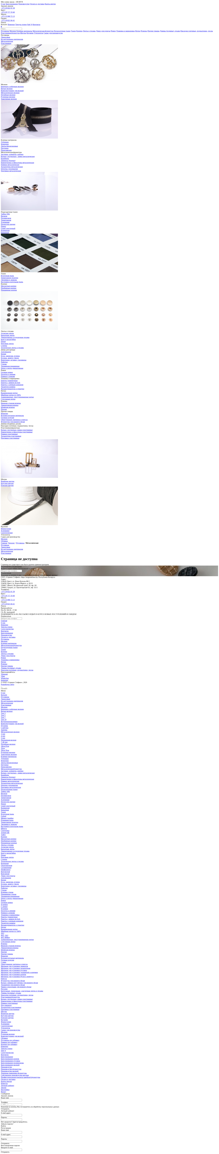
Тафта (3, 835)
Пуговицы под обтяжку (10, 1040)
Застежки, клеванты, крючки (12, 154)
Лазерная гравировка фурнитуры (14, 1073)
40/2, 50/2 (4, 935)
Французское (6, 529)
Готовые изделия (7, 418)
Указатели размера (8, 387)
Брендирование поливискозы (12, 1063)
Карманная (5, 230)
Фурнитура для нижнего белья (13, 422)
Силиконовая (6, 868)
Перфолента (5, 870)
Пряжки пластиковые (9, 434)
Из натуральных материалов (12, 39)
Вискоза (4, 216)
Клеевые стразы (7, 892)
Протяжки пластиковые (10, 438)
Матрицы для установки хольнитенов (15, 968)
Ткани (73, 31)
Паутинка (4, 148)
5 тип (3, 738)
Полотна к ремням (8, 374)
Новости (4, 1083)
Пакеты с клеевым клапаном (12, 385)
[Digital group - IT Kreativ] (4, 689)
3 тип (3, 734)
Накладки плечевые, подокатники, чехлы (196, 31)
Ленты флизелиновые (9, 146)
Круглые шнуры (7, 483)
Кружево (30, 33)
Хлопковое (5, 531)
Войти (3, 1126)
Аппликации (6, 352)
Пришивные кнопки (9, 290)
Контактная (5, 872)
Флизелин (5, 144)
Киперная (5, 863)
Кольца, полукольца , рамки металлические (18, 156)
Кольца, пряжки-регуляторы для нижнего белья (19, 983)
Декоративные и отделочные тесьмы (15, 337)
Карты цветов (50, 4)
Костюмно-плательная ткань (12, 282)
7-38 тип (4, 742)
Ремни (113, 31)
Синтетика (5, 831)
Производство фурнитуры (11, 1069)
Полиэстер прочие (8, 224)
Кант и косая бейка (8, 339)
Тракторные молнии (9, 99)
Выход (3, 1092)
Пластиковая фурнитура (10, 33)
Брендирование (12, 4)
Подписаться (6, 573)
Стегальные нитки (8, 399)
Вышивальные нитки (9, 393)
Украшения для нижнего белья (13, 985)
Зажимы (4, 730)
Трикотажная (6, 220)
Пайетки (4, 362)
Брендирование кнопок (10, 1059)
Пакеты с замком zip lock (10, 383)
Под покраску (6, 1005)
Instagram (4, 680)
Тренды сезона (21, 24)
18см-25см (5, 746)
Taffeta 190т (5, 214)
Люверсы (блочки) (8, 161)
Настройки (5, 1090)
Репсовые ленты (7, 344)
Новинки (11, 24)
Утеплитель (38, 33)
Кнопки (79, 31)
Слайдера (4, 728)
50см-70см (5, 750)
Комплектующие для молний (12, 91)
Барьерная (5, 232)
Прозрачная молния (8, 740)
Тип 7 (3, 717)
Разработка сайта (7, 684)
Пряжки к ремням (8, 376)
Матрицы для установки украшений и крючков (19, 972)
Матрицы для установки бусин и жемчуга (17, 977)
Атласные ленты (7, 333)
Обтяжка (4, 541)
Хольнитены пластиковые (11, 436)
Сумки (3, 962)
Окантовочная (6, 865)
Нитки (137, 31)
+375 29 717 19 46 (8, 12)
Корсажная (5, 874)
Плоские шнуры (7, 485)
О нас (3, 4)
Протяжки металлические (11, 171)
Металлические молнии (10, 93)
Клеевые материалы (24, 31)
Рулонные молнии (8, 97)
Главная (4, 543)
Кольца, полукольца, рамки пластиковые (17, 430)
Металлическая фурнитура (43, 31)
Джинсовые (5, 37)
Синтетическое (7, 533)
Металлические (7, 41)
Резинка (144, 31)
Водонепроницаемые (9, 722)
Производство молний (9, 1071)
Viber (3, 676)
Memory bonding (7, 818)
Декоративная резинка (9, 405)
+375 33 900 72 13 (8, 16)
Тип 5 (3, 715)
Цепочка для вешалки (9, 169)
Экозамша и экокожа (9, 280)
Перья (3, 341)
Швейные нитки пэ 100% (11, 395)
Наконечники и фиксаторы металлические (17, 163)
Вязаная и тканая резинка (11, 403)
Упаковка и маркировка (125, 31)
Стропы (4, 346)
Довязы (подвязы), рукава (170, 31)
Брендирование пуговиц (10, 1061)
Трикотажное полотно (9, 278)
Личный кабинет (7, 1085)
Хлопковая (5, 222)
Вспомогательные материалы (12, 416)
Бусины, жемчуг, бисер (10, 358)
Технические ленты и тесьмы (12, 348)
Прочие (4, 409)
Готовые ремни (7, 372)
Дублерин (5, 142)
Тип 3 (3, 713)
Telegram (4, 674)
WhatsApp (5, 678)
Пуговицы (5, 31)
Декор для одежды (103, 31)
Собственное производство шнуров (15, 1075)
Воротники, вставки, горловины (13, 360)
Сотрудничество (7, 629)
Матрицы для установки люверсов (14, 966)
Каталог (4, 695)
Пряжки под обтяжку (9, 1042)
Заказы (3, 1088)
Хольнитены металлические (12, 167)
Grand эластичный (8, 228)
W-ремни (4, 909)
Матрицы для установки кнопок (13, 974)
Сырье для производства (53, 33)
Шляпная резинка (8, 407)
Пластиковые (6, 43)
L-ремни (4, 907)
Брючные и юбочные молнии (12, 87)
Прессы (4, 979)
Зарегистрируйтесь (19, 1122)
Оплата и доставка (37, 4)
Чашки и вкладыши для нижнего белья (16, 987)
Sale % (29, 24)
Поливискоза (6, 218)
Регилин (4, 989)
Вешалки (4, 413)
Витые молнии (7, 89)
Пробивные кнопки (8, 288)
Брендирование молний (10, 1065)
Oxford (3, 816)
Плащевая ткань (7, 820)
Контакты (36, 24)
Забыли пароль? (7, 1124)
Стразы (4, 364)
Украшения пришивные (10, 366)
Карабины (5, 158)
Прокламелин (6, 150)
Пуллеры (4, 726)
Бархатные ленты (7, 335)
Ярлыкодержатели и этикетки (12, 389)
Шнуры (23, 33)
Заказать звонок (7, 6)
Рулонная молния (7, 1034)
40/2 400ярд (5, 937)
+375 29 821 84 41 (8, 20)
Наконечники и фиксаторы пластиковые (17, 432)
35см (3, 748)
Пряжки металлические (10, 165)
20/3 (2, 933)
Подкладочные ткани (62, 31)
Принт (3, 226)
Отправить (5, 1109)
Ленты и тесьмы (89, 31)
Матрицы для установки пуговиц (14, 970)
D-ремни (4, 905)
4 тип (3, 736)
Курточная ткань (7, 276)
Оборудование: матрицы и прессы (14, 420)
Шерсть (4, 828)
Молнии (13, 31)
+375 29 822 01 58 (8, 8)
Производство (23, 4)
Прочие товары (153, 31)
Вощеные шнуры (7, 481)
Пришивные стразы (8, 894)
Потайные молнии (8, 95)
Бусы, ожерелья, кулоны (10, 356)
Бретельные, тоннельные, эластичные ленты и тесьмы (22, 991)
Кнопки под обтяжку (9, 1044)
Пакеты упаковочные (9, 381)
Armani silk (5, 833)
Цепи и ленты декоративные (12, 368)
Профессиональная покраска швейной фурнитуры (20, 1077)
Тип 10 (3, 719)
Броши (3, 354)
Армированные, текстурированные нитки (17, 397)
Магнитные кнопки (8, 286)
